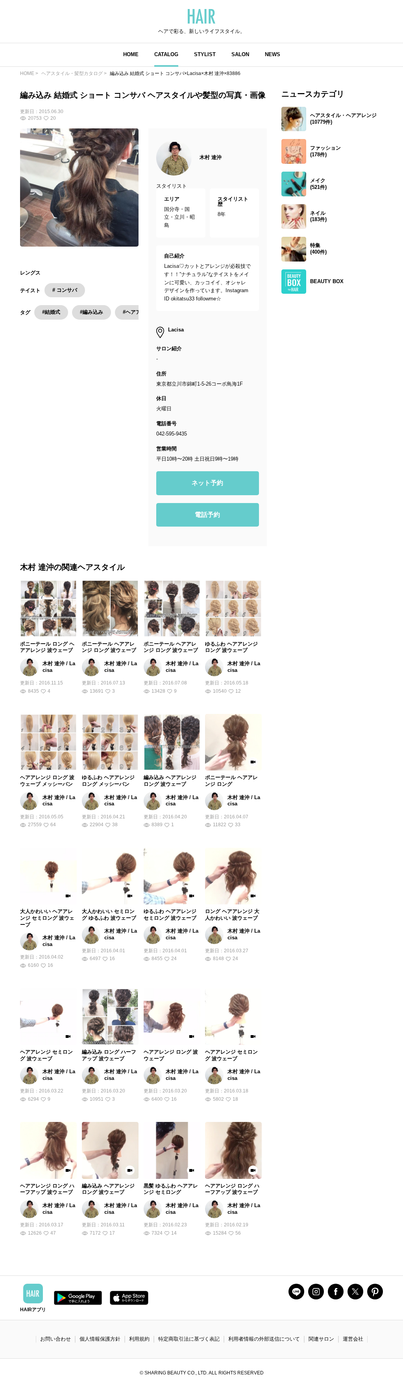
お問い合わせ (55, 1339)
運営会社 (353, 1339)
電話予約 (207, 514)
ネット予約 (207, 482)
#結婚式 (51, 312)
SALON (240, 54)
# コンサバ (64, 290)
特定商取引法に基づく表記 (189, 1339)
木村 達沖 (211, 157)
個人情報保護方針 (99, 1339)
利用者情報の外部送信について (264, 1339)
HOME (131, 54)
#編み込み (91, 312)
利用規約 (139, 1339)
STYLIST (205, 54)
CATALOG (166, 54)
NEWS (272, 54)
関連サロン (321, 1339)
